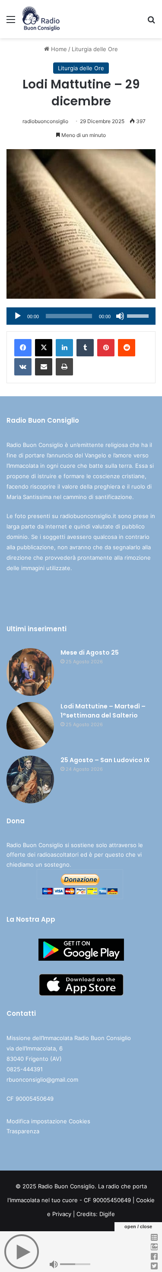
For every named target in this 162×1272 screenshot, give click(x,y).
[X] (43, 347)
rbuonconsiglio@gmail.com (42, 1079)
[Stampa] (64, 366)
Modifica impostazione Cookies (48, 1121)
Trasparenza (22, 1131)
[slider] (139, 315)
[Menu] (10, 22)
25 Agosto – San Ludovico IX (105, 760)
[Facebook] (23, 347)
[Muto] (120, 316)
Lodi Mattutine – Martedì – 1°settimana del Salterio (103, 711)
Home (58, 49)
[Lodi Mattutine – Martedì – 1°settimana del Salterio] (30, 726)
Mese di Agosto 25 (89, 652)
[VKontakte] (23, 366)
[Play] (17, 316)
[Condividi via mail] (43, 366)
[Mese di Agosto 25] (30, 672)
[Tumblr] (85, 347)
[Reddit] (126, 347)
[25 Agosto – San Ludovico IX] (30, 779)
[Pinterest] (105, 347)
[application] (81, 316)
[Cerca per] (151, 22)
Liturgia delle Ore (95, 49)
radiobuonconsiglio (45, 121)
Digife (107, 1213)
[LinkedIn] (64, 347)
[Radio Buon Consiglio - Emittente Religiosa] (41, 19)
